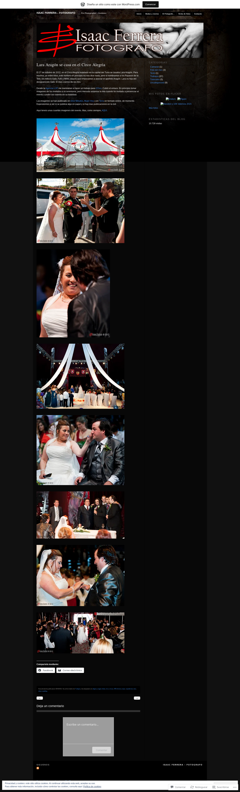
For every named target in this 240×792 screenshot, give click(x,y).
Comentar (101, 750)
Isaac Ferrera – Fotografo (56, 12)
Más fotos (153, 108)
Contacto (198, 14)
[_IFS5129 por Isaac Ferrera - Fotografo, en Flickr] (82, 245)
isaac (123, 689)
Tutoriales (155, 79)
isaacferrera (129, 689)
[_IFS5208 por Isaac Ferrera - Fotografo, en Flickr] (82, 411)
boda (103, 689)
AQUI (104, 110)
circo (107, 689)
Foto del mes (156, 70)
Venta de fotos (184, 14)
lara (135, 689)
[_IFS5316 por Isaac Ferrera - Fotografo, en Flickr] (82, 541)
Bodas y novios (152, 14)
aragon (99, 689)
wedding (44, 691)
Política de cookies (92, 786)
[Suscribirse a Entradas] (38, 768)
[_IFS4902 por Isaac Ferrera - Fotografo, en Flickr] (82, 174)
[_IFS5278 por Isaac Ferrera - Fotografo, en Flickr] (82, 487)
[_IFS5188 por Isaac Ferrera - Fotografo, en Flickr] (75, 340)
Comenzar (150, 4)
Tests (152, 73)
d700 (115, 689)
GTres (99, 88)
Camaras (154, 67)
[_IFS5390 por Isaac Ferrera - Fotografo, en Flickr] (82, 608)
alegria (95, 689)
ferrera (119, 689)
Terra (101, 101)
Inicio (139, 14)
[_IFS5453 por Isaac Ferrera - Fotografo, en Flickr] (82, 656)
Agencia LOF (52, 88)
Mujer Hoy (89, 101)
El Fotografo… (169, 14)
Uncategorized (157, 82)
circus (111, 689)
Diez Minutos (77, 101)
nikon (39, 691)
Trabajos (77, 689)
